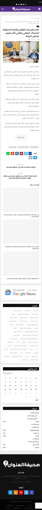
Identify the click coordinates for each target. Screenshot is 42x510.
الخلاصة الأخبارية (17, 508)
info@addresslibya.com (18, 481)
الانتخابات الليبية (23, 321)
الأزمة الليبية (13, 317)
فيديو (37, 436)
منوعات (37, 447)
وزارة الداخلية (34, 359)
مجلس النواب (34, 356)
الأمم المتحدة (34, 321)
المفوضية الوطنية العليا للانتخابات (29, 338)
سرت (31, 349)
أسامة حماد (27, 310)
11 (21, 385)
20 (10, 389)
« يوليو (37, 400)
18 (21, 389)
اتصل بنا (40, 2)
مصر (26, 356)
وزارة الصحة (25, 359)
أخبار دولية (34, 416)
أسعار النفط (35, 314)
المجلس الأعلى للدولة (23, 147)
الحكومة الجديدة (34, 147)
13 (10, 385)
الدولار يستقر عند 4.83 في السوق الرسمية (21, 167)
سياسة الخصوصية (21, 505)
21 (5, 389)
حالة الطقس (10, 342)
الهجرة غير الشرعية (33, 342)
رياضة (37, 424)
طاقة (6, 349)
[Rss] (16, 492)
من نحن (30, 505)
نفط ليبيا (7, 356)
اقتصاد (13, 314)
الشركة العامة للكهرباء (25, 328)
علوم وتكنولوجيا (34, 430)
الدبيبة (11, 324)
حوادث (37, 421)
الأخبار (37, 413)
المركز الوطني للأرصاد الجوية (30, 335)
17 (26, 389)
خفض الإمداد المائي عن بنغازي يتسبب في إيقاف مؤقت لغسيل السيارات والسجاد (20, 176)
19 (15, 389)
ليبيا (38, 26)
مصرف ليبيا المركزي (17, 356)
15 (36, 389)
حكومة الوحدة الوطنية (21, 345)
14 (5, 385)
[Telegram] (10, 492)
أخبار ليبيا (36, 310)
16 (31, 389)
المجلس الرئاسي (12, 147)
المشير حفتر (17, 335)
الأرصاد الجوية (23, 317)
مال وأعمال (35, 441)
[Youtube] (21, 492)
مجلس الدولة (13, 352)
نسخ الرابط (20, 137)
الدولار (36, 328)
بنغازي (23, 342)
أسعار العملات (17, 310)
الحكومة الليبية (20, 324)
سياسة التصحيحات (28, 508)
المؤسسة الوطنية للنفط (31, 331)
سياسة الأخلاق (9, 505)
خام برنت (9, 345)
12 (15, 385)
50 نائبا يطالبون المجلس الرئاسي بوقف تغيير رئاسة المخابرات (23, 278)
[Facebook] (31, 492)
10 (26, 385)
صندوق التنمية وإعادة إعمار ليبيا (19, 349)
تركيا (18, 342)
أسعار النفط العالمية (23, 314)
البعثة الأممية (13, 321)
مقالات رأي (36, 444)
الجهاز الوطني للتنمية (32, 324)
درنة (37, 349)
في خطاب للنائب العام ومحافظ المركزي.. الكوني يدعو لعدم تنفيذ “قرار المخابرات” (21, 215)
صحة (37, 427)
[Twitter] (26, 492)
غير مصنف (36, 433)
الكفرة (15, 328)
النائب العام (14, 338)
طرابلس (36, 352)
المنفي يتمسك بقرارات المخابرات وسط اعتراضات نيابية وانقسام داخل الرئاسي (22, 247)
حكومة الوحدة (34, 345)
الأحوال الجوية (34, 317)
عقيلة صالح (28, 352)
